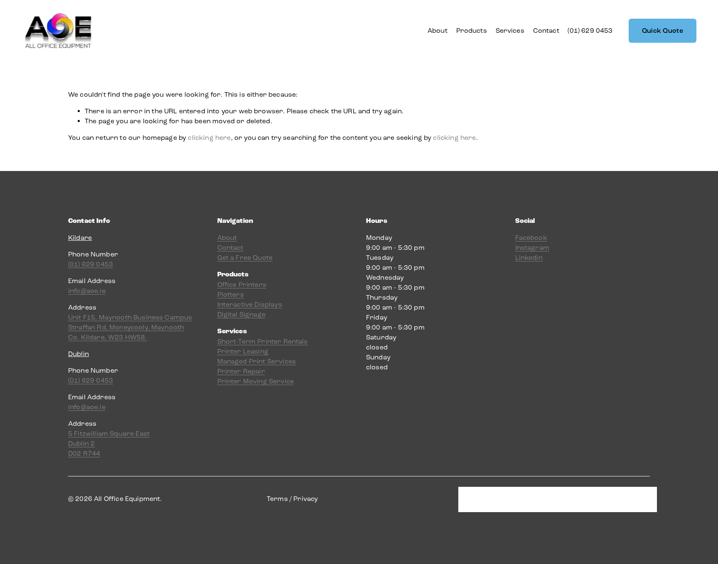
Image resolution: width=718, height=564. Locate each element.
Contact (546, 30)
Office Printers (241, 284)
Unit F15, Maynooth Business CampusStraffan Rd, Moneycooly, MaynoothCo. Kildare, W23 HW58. (130, 327)
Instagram (532, 247)
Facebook (531, 238)
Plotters (230, 294)
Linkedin (529, 257)
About (438, 30)
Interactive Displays (249, 304)
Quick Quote (663, 31)
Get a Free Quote (245, 257)
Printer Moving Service (255, 381)
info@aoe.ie (87, 291)
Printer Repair (241, 371)
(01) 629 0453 (590, 30)
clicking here (209, 138)
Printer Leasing (242, 351)
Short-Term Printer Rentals (262, 341)
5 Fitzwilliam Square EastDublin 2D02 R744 (109, 443)
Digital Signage (241, 314)
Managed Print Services (256, 361)
